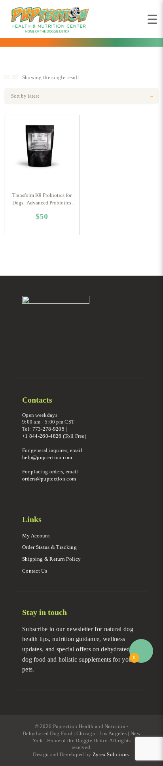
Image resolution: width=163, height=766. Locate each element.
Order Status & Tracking (49, 547)
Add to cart (42, 152)
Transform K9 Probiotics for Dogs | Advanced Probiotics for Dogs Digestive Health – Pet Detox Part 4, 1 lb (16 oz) (41, 199)
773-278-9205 (48, 429)
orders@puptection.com (49, 479)
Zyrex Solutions (111, 754)
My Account (36, 536)
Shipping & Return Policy (51, 559)
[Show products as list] (15, 77)
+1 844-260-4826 (42, 436)
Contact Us (34, 571)
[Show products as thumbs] (6, 77)
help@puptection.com (47, 457)
